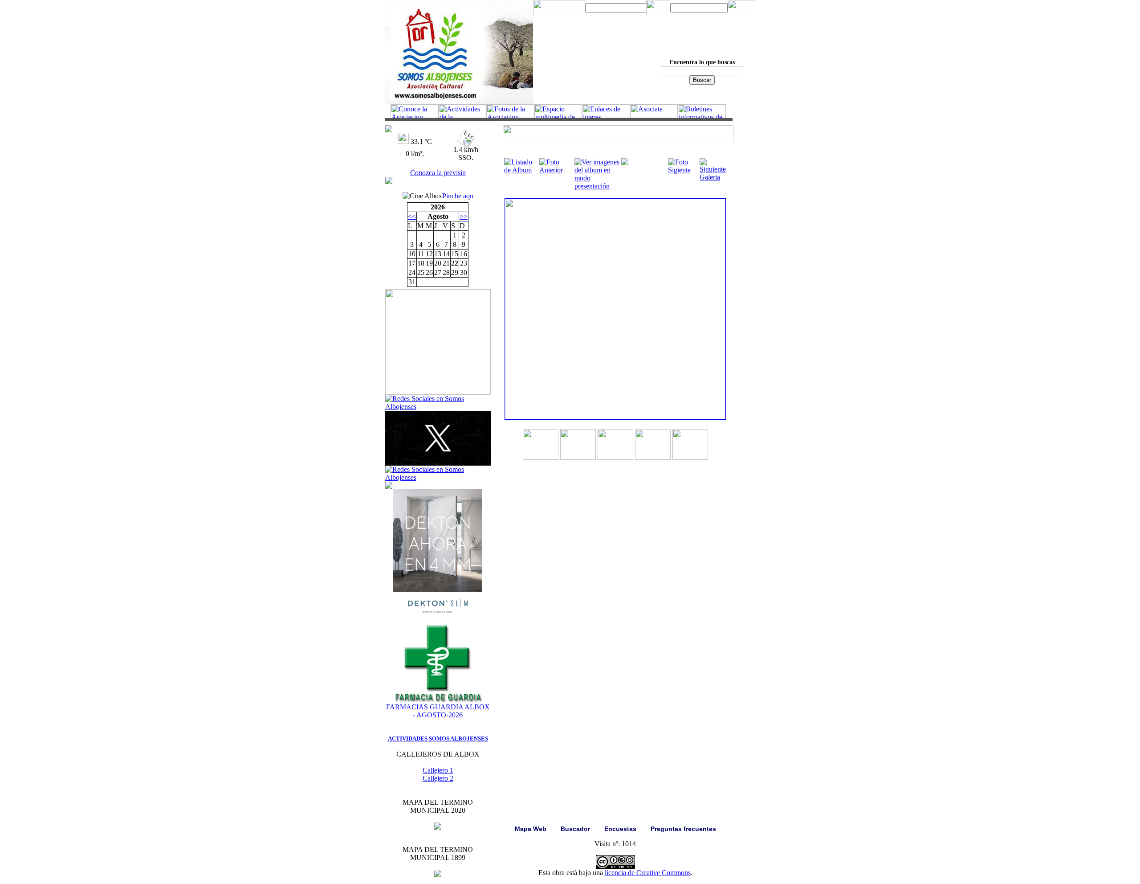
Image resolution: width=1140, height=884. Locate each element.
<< (412, 216)
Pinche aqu (457, 196)
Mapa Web (530, 828)
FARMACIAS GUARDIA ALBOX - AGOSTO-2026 (438, 711)
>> (464, 216)
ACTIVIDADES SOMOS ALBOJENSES (438, 738)
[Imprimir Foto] (624, 163)
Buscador (575, 828)
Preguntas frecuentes (683, 828)
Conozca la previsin (438, 172)
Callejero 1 (438, 770)
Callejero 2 (438, 778)
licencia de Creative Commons (648, 872)
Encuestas (620, 828)
